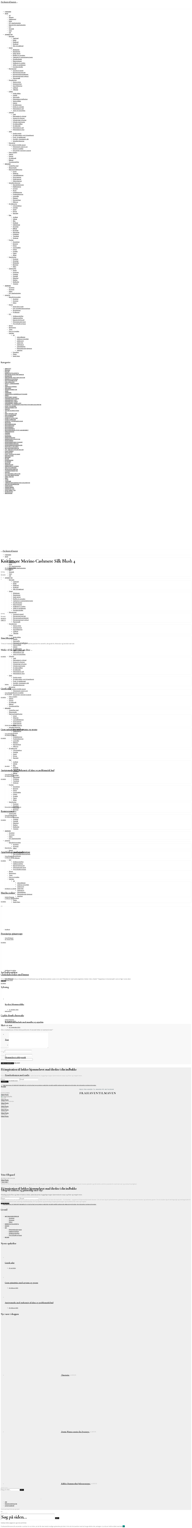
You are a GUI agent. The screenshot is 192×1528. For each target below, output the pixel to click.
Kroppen (11, 289)
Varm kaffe (16, 97)
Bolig (10, 21)
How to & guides (14, 331)
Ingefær (15, 207)
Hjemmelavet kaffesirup (20, 99)
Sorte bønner (17, 177)
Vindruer (15, 238)
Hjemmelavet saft (18, 108)
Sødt (10, 131)
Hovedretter (13, 80)
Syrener (15, 188)
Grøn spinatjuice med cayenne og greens (19, 729)
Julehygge (20, 343)
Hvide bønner (17, 179)
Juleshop (19, 350)
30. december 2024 (10, 1021)
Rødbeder (16, 282)
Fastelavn (16, 352)
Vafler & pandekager (19, 65)
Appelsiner (16, 242)
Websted (3, 1059)
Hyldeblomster (17, 192)
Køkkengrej (12, 19)
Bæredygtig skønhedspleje (17, 25)
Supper (11, 156)
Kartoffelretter (17, 86)
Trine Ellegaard (9, 569)
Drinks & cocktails (18, 107)
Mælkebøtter (17, 187)
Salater (11, 154)
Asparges (16, 272)
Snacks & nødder (18, 148)
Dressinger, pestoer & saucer (22, 150)
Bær (10, 215)
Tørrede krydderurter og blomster (17, 482)
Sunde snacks (17, 133)
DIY (10, 27)
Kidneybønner (17, 181)
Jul (9, 15)
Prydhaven (16, 312)
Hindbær (15, 223)
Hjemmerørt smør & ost (20, 147)
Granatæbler (17, 247)
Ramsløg (15, 213)
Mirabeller (16, 263)
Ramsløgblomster (18, 185)
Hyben (15, 249)
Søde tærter (16, 53)
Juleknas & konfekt (23, 339)
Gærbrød (15, 38)
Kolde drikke (17, 93)
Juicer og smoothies (19, 110)
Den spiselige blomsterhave (21, 308)
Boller (14, 40)
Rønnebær (16, 232)
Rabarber (15, 278)
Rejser (11, 325)
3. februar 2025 (9, 898)
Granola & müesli (18, 70)
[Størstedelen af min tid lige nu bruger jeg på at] (177, 1104)
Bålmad (11, 160)
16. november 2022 (10, 568)
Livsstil (7, 295)
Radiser (15, 280)
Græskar (15, 274)
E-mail (3, 1055)
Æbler (14, 255)
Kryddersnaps (17, 105)
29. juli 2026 (8, 694)
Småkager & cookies (19, 63)
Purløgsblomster (18, 194)
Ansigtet (11, 287)
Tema (10, 329)
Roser (14, 190)
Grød (6, 391)
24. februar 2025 (9, 735)
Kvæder (15, 251)
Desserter (12, 143)
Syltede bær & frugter (19, 120)
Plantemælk (16, 78)
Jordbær (15, 217)
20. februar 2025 (9, 776)
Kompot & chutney (19, 118)
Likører (15, 103)
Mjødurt (15, 198)
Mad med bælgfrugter (15, 169)
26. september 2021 (14, 1027)
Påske (15, 354)
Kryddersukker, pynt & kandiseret (23, 135)
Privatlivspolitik (11, 1504)
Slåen (14, 266)
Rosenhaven (17, 310)
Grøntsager (12, 268)
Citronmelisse (17, 206)
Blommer (15, 265)
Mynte (15, 211)
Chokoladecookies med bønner (15, 974)
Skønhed (8, 285)
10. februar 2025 (9, 817)
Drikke (11, 91)
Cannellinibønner (18, 175)
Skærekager (16, 51)
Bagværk (11, 36)
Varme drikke (17, 101)
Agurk (15, 270)
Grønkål (15, 276)
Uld (10, 32)
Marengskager (17, 61)
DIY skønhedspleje (15, 23)
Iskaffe (15, 95)
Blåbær (15, 228)
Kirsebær (15, 226)
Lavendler (16, 196)
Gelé (14, 114)
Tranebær (16, 236)
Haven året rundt (18, 306)
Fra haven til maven (8, 2)
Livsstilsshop (9, 1505)
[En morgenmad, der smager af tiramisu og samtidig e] (15, 1104)
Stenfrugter (12, 257)
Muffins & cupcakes (19, 55)
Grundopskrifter (14, 162)
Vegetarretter (17, 84)
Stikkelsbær (16, 225)
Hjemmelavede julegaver (24, 348)
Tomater (15, 284)
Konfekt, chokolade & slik (21, 139)
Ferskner (15, 259)
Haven (11, 304)
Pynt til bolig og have (19, 324)
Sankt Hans (16, 356)
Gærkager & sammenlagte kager (23, 57)
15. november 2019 (14, 1063)
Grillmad (15, 88)
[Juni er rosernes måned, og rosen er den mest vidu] (150, 1104)
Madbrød (15, 42)
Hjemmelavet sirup (18, 129)
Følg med (5, 1182)
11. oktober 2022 (13, 1009)
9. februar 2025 (9, 857)
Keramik (11, 29)
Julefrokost (20, 344)
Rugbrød (15, 44)
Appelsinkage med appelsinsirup (15, 852)
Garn (10, 30)
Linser (15, 171)
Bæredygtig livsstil (18, 320)
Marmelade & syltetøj (19, 116)
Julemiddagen (21, 346)
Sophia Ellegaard (9, 897)
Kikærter (15, 173)
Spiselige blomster (18, 141)
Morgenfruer (17, 200)
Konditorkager (17, 59)
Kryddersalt (12, 158)
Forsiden (8, 11)
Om (6, 1502)
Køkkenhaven (9, 431)
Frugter (11, 240)
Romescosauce (7, 811)
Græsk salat (6, 688)
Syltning (11, 112)
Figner (15, 246)
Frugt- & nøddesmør (19, 137)
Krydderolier (17, 126)
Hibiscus (15, 202)
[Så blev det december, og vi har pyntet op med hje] (123, 1104)
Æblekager (16, 49)
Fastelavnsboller (18, 67)
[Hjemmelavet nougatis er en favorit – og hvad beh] (42, 1104)
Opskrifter (9, 34)
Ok (124, 1526)
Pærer (15, 253)
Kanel (14, 209)
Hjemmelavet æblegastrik (15, 1057)
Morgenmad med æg (19, 72)
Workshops (12, 327)
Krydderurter (13, 204)
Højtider (11, 333)
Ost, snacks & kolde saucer (17, 145)
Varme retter (17, 82)
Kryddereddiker (18, 124)
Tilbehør (15, 89)
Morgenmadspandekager (20, 74)
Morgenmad (12, 69)
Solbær (15, 219)
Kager (11, 48)
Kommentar (4, 1047)
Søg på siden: (4, 1487)
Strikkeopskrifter (18, 316)
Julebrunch (20, 341)
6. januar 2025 (9, 980)
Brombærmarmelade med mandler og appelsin (24, 1022)
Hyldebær (16, 234)
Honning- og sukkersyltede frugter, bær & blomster (23, 404)
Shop (6, 13)
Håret (10, 291)
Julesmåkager (21, 337)
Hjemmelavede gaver (19, 322)
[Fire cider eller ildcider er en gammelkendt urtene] (96, 1104)
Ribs (14, 221)
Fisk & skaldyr (13, 152)
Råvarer (11, 17)
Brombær (15, 230)
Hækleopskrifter (18, 318)
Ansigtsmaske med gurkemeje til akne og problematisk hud (27, 770)
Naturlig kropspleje (15, 297)
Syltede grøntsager (19, 122)
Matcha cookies (8, 892)
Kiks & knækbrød (18, 46)
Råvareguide (13, 167)
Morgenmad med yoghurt (21, 76)
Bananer (15, 244)
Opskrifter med (13, 166)
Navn (2, 1051)
